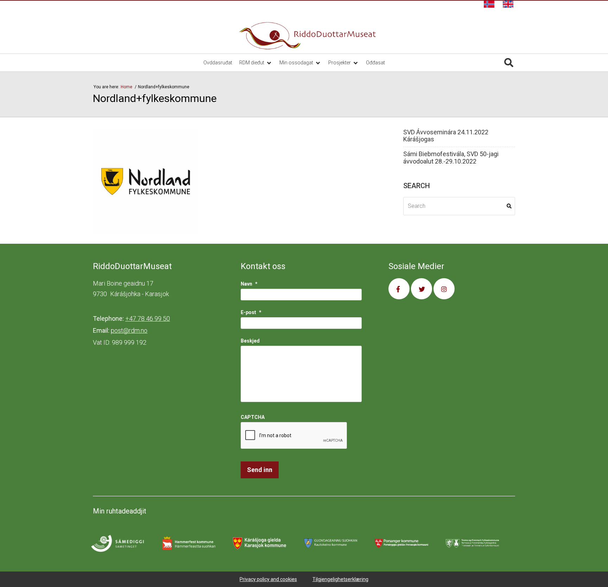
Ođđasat (375, 62)
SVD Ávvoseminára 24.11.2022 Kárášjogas (445, 136)
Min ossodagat (296, 62)
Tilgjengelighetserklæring (340, 579)
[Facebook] (399, 288)
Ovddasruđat (217, 62)
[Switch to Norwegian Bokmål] (489, 4)
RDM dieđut (252, 62)
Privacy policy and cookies (268, 579)
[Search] (508, 62)
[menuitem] (489, 4)
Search (509, 206)
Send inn (259, 469)
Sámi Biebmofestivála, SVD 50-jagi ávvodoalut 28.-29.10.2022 (451, 158)
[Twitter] (421, 288)
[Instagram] (444, 288)
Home (127, 86)
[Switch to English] (508, 4)
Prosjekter (340, 62)
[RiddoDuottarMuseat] (307, 36)
